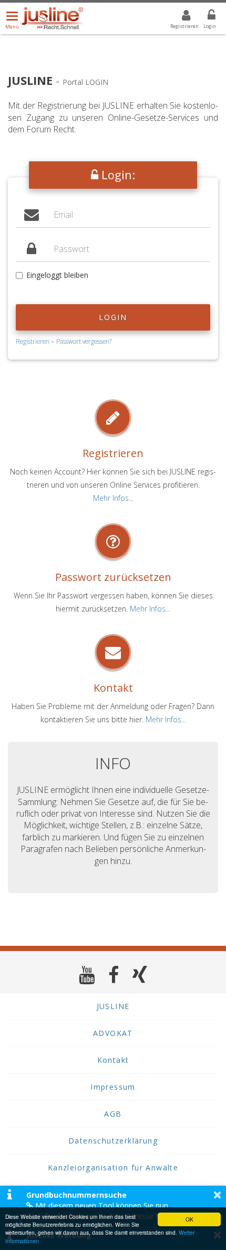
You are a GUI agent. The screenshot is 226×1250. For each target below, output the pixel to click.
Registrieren (32, 341)
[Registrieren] (113, 417)
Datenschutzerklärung (113, 1141)
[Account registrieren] (179, 17)
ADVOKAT (113, 1033)
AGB (112, 1114)
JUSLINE (113, 1006)
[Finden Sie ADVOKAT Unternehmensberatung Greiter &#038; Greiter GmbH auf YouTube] (87, 974)
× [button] (217, 1195)
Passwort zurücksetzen (113, 577)
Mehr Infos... (113, 498)
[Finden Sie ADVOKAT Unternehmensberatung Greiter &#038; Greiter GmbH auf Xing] (140, 974)
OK (189, 1219)
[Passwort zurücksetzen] (113, 541)
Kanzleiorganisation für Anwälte (113, 1167)
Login (113, 317)
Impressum (113, 1087)
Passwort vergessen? (83, 341)
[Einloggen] (204, 17)
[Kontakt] (113, 652)
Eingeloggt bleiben (57, 275)
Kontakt (113, 688)
